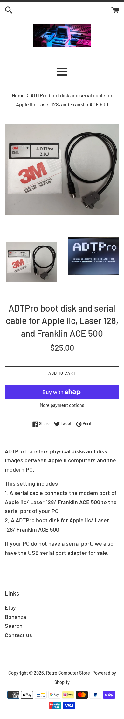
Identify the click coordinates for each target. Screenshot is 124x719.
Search (14, 625)
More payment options (62, 405)
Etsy (10, 607)
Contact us (18, 634)
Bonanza (15, 616)
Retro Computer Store (68, 673)
